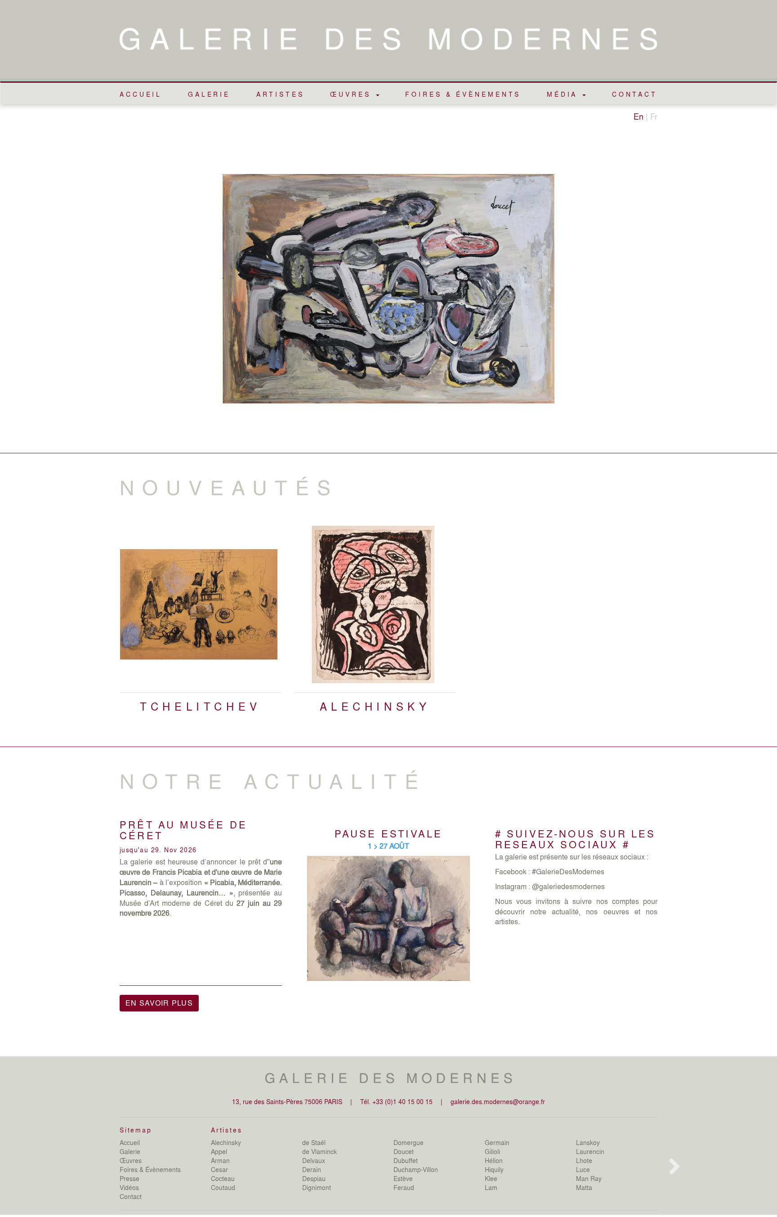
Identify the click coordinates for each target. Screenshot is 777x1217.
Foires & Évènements (463, 93)
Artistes (280, 93)
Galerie (209, 93)
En (638, 116)
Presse (129, 1178)
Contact (634, 93)
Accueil (141, 93)
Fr (653, 116)
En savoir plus (159, 1003)
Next (672, 642)
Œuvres (131, 1160)
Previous (106, 642)
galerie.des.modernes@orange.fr (498, 1101)
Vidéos (129, 1187)
